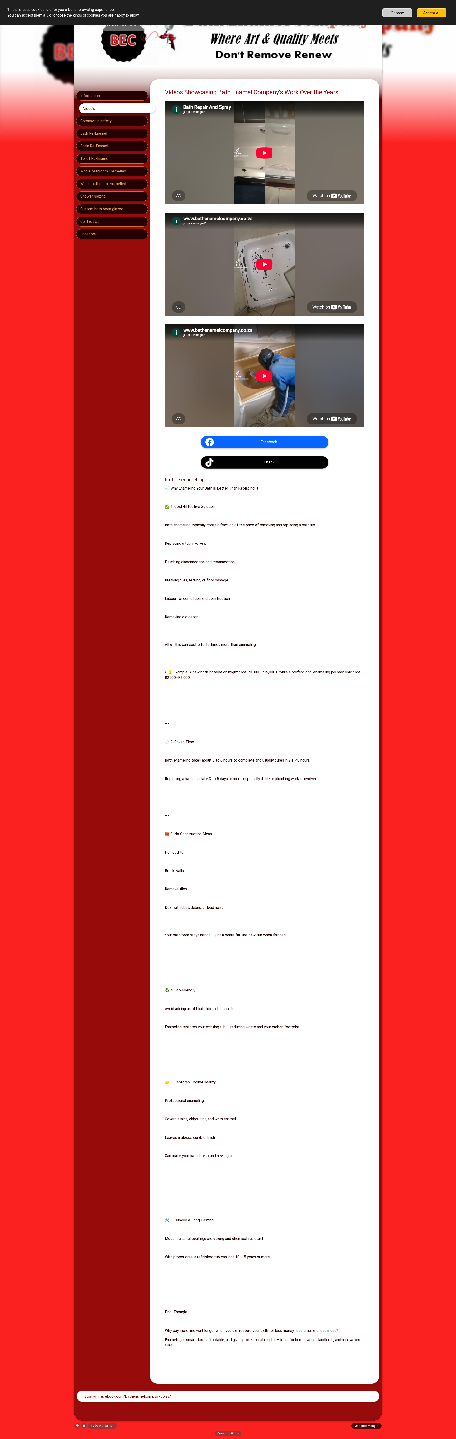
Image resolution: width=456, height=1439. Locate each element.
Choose (397, 12)
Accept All (431, 12)
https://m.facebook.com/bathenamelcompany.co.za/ (127, 1396)
